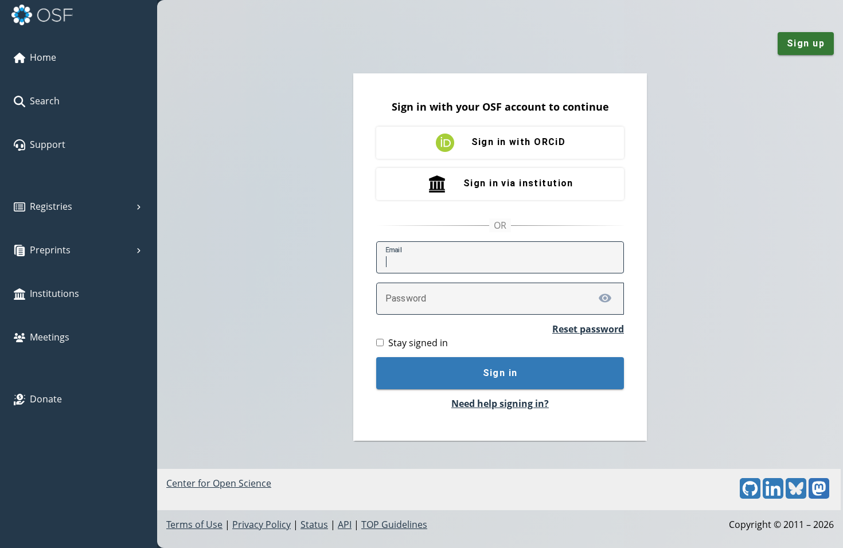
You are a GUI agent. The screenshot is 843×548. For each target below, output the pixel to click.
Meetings (49, 337)
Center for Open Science (218, 483)
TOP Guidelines (394, 524)
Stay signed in (418, 342)
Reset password (588, 329)
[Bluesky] (796, 495)
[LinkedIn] (773, 495)
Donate (46, 399)
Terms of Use (194, 524)
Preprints (50, 250)
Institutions (54, 293)
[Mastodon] (819, 495)
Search (45, 101)
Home (43, 57)
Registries (51, 206)
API (345, 524)
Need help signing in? (500, 403)
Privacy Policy (261, 524)
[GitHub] (750, 495)
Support (47, 144)
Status (314, 524)
